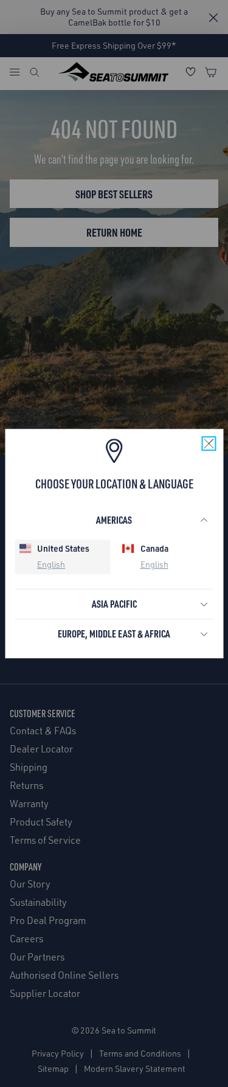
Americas (114, 519)
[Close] (208, 443)
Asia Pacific (114, 603)
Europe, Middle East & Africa (114, 633)
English (51, 565)
